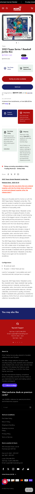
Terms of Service (7, 437)
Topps (4, 46)
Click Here (6, 148)
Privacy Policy (6, 434)
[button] (17, 94)
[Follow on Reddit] (28, 469)
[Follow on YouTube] (18, 469)
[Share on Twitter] (11, 174)
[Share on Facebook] (8, 174)
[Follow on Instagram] (13, 469)
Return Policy (6, 422)
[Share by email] (18, 174)
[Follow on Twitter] (8, 469)
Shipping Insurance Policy (8, 429)
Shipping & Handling (8, 425)
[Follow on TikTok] (23, 469)
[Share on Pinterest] (14, 174)
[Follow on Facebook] (3, 469)
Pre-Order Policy (7, 418)
